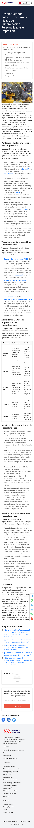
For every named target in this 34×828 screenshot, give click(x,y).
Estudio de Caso (8, 812)
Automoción (7, 774)
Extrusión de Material (10, 758)
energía (18, 192)
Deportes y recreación (10, 793)
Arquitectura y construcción (12, 782)
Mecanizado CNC (8, 755)
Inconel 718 (26, 169)
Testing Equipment (9, 807)
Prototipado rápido (9, 766)
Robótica (5, 796)
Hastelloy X (24, 209)
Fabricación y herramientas (11, 769)
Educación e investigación (11, 791)
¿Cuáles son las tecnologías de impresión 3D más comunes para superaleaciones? (16, 647)
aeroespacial (8, 174)
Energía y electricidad (10, 785)
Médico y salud (8, 777)
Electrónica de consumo (10, 780)
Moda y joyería (7, 788)
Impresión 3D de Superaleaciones (13, 750)
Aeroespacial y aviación (10, 772)
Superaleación (7, 753)
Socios (5, 809)
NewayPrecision (8, 804)
